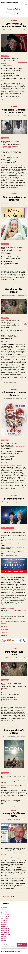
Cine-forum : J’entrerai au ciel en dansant (14, 111)
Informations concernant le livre (10, 604)
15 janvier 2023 (22, 115)
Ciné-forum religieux (8, 382)
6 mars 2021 (21, 819)
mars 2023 (4, 922)
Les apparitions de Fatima (14, 731)
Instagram (8, 612)
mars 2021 (4, 940)
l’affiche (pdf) (10, 608)
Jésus (14, 382)
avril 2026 (4, 907)
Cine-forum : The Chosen (14, 290)
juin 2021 (3, 938)
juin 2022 (3, 936)
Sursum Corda (5, 632)
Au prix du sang (20, 447)
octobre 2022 (5, 932)
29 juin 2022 (22, 736)
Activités (14, 20)
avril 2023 (4, 920)
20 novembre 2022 (22, 295)
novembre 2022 (5, 930)
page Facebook (22, 610)
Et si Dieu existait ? (14, 498)
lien (19, 858)
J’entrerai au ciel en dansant (10, 146)
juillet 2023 (4, 918)
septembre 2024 (5, 911)
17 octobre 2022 (22, 398)
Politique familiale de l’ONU (14, 815)
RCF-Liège (4, 626)
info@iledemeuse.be (11, 29)
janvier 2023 (4, 926)
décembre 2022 (5, 928)
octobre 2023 (5, 917)
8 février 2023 (22, 29)
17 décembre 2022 (22, 203)
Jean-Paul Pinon (11, 819)
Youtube (23, 532)
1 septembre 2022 (22, 502)
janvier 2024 (4, 913)
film (8, 786)
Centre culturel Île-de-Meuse (10, 2)
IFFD (3, 866)
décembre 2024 (5, 909)
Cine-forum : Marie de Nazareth (14, 198)
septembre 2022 (5, 934)
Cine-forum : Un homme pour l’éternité (14, 25)
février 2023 (4, 924)
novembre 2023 (5, 915)
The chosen (5, 688)
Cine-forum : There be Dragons (14, 394)
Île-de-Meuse (4, 629)
